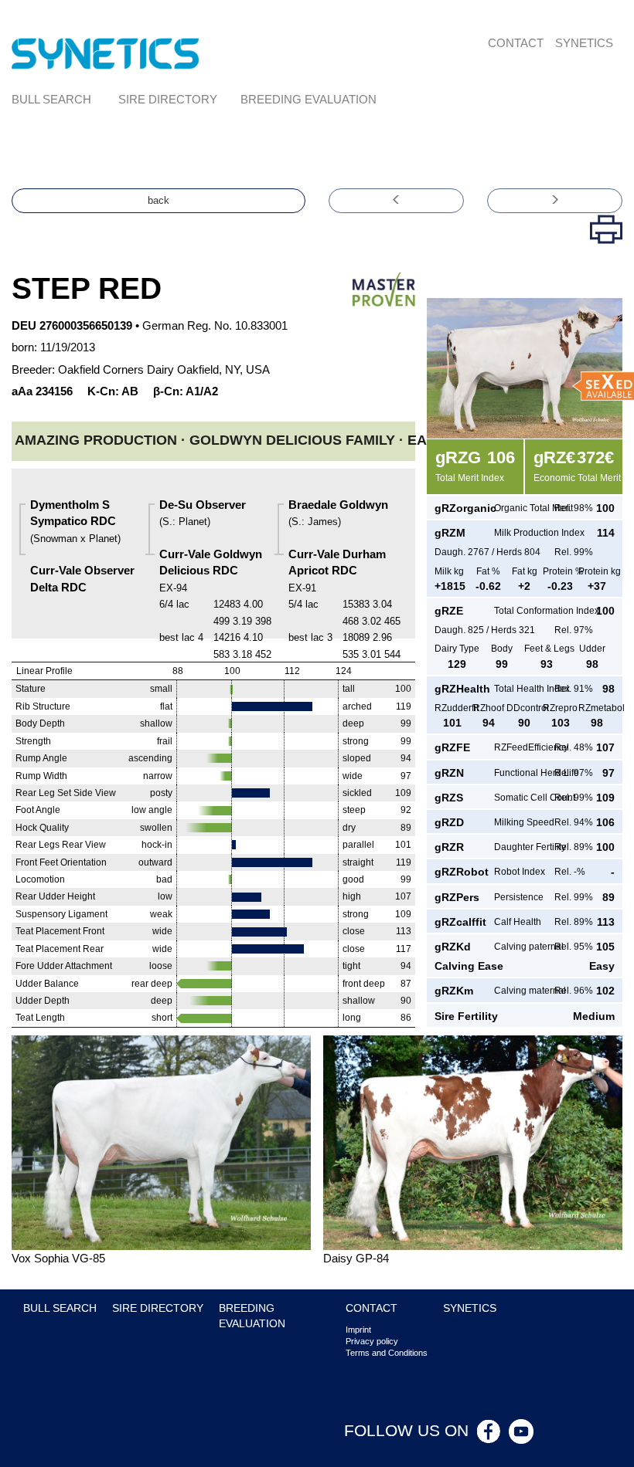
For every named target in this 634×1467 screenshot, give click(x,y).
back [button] (158, 200)
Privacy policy (372, 1341)
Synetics (584, 42)
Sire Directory (167, 99)
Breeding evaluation (308, 99)
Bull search (51, 99)
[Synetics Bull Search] (105, 52)
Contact (516, 42)
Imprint (358, 1329)
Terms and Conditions (387, 1352)
